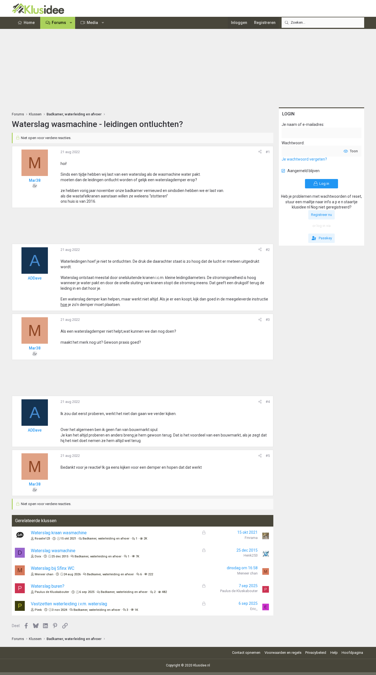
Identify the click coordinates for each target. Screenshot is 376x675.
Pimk (38, 610)
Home (29, 22)
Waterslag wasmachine (53, 550)
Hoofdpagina (352, 652)
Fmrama (251, 538)
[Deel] (260, 152)
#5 (268, 456)
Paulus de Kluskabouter (52, 592)
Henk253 (251, 555)
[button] (71, 23)
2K (145, 538)
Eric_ (254, 609)
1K (136, 610)
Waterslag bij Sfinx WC (52, 568)
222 (150, 574)
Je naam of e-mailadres (302, 124)
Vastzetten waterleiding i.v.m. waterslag (69, 603)
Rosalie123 (42, 538)
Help (334, 652)
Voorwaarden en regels (283, 652)
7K (137, 556)
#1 (268, 152)
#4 (268, 402)
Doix (38, 556)
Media (92, 22)
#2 (268, 250)
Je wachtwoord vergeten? (304, 159)
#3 (268, 320)
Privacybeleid (315, 652)
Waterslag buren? (47, 586)
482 (164, 592)
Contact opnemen (246, 652)
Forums (59, 22)
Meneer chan (44, 574)
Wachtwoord (293, 143)
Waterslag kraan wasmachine (59, 532)
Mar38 (34, 180)
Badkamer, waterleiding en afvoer (106, 538)
